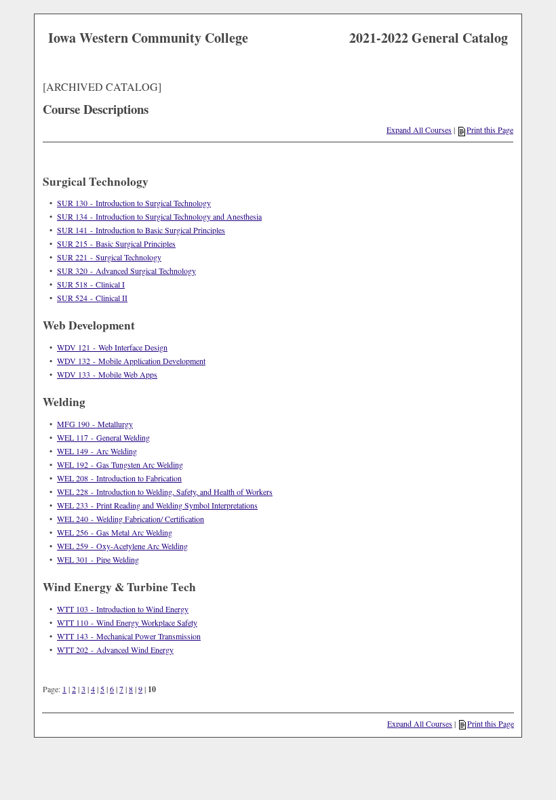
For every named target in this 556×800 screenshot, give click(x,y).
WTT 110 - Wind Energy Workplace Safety (127, 622)
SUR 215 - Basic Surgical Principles (116, 243)
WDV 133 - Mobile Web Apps (107, 374)
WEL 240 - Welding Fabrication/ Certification (130, 518)
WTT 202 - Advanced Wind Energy (115, 649)
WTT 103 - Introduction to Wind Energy (122, 608)
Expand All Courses (419, 129)
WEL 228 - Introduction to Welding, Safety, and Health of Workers (165, 491)
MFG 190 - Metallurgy (95, 423)
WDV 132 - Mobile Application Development (131, 360)
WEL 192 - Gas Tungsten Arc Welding (120, 464)
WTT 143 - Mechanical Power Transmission (129, 636)
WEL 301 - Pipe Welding (98, 559)
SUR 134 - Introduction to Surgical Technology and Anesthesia (159, 216)
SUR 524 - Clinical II (92, 297)
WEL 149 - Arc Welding (97, 450)
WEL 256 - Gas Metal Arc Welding (114, 532)
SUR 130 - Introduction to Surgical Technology (134, 202)
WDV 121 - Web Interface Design (112, 347)
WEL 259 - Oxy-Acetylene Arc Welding (122, 545)
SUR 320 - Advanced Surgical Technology (126, 270)
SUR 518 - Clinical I (91, 284)
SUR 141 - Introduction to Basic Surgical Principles (141, 229)
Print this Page (489, 129)
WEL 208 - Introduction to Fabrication (119, 478)
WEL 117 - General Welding (103, 437)
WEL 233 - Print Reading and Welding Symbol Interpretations (157, 505)
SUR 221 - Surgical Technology (109, 257)
